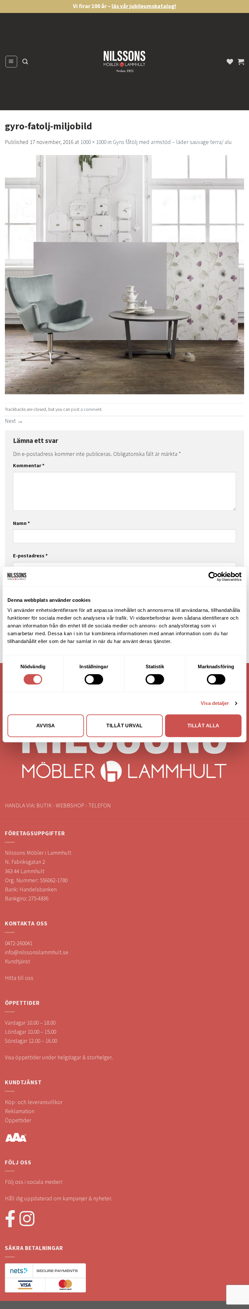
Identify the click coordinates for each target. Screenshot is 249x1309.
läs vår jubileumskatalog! (144, 6)
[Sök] (25, 61)
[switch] (94, 679)
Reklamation (19, 1111)
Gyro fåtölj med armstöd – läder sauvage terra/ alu (172, 142)
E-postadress (30, 555)
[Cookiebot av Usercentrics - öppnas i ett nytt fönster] (213, 576)
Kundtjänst (17, 961)
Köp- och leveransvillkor (34, 1102)
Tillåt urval (124, 725)
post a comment (86, 409)
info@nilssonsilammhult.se (36, 952)
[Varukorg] (241, 61)
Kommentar (28, 465)
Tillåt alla (203, 725)
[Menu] (11, 61)
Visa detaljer (215, 703)
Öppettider (18, 1120)
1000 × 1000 (93, 142)
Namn (21, 523)
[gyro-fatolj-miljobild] (124, 274)
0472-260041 (18, 943)
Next (14, 420)
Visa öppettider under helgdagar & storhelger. (59, 1057)
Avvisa (45, 725)
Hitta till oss (19, 978)
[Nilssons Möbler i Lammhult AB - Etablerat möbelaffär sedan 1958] (124, 63)
